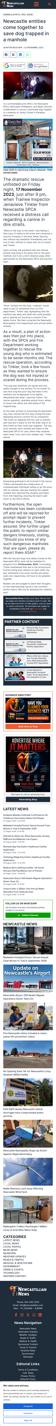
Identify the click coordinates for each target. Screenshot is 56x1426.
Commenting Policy (27, 611)
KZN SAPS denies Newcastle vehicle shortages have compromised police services (23, 1112)
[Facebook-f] (16, 1315)
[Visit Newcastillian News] (28, 1291)
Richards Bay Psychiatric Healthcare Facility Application (38, 630)
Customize (28, 1413)
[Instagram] (22, 1315)
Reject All (28, 1420)
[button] (6, 55)
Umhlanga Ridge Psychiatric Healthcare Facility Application (37, 644)
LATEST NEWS (15, 809)
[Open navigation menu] (36, 4)
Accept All (28, 1406)
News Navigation (28, 1323)
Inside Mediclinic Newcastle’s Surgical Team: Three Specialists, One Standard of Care (38, 673)
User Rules (38, 609)
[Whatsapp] (34, 1315)
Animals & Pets (11, 14)
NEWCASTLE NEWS (20, 924)
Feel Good (27, 14)
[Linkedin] (40, 1315)
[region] (28, 1403)
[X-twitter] (28, 1315)
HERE (11, 170)
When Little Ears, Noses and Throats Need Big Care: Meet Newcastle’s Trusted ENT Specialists (37, 659)
